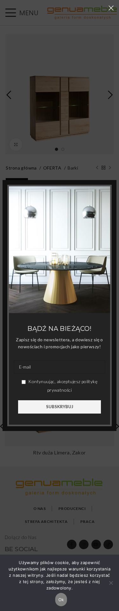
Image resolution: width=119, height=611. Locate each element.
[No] (111, 586)
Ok (61, 599)
